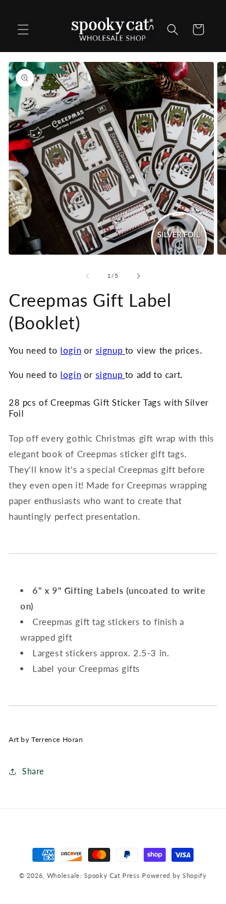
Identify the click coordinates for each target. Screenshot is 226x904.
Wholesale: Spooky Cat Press (93, 875)
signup (110, 350)
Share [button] (33, 771)
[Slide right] (138, 276)
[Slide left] (87, 276)
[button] (23, 29)
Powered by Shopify (174, 875)
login (70, 350)
